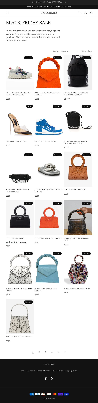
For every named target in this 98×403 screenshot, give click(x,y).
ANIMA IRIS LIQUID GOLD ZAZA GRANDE (76, 239)
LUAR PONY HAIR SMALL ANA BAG (48, 238)
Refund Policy (57, 371)
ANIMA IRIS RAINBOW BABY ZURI (77, 289)
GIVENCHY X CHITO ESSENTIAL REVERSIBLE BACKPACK (76, 94)
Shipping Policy (71, 371)
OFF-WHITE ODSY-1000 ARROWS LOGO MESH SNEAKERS (18, 94)
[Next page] (65, 352)
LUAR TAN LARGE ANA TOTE (75, 190)
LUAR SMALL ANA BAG (14, 238)
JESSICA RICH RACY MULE (16, 141)
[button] (7, 13)
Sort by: (56, 51)
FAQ (22, 371)
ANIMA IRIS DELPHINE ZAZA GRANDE (46, 290)
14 (59, 352)
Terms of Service (43, 371)
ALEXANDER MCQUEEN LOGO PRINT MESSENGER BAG (75, 142)
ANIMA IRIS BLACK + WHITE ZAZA (19, 337)
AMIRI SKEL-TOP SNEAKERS (45, 141)
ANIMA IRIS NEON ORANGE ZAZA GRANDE (48, 94)
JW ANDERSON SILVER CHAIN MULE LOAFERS (48, 191)
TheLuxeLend (51, 398)
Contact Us (31, 371)
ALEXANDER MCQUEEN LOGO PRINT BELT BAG (17, 191)
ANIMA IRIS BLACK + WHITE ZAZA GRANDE (19, 290)
